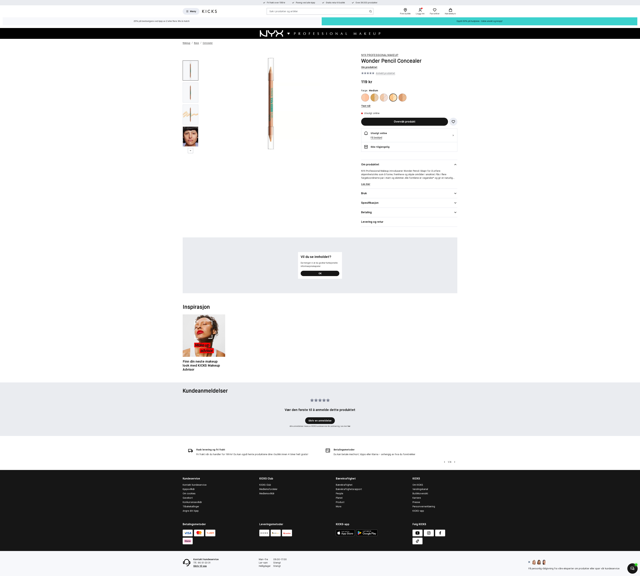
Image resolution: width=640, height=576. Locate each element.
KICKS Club (265, 484)
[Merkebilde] (320, 33)
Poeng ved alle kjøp (305, 2)
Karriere (416, 497)
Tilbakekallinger (191, 506)
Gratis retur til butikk (335, 2)
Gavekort (188, 497)
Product (340, 502)
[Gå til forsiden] (209, 11)
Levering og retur (372, 222)
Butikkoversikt (420, 493)
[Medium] (393, 98)
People (339, 493)
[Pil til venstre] (444, 462)
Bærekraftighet (344, 484)
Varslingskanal (420, 489)
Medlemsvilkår (266, 493)
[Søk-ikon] (370, 11)
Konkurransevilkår (192, 502)
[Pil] (454, 462)
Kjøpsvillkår (189, 489)
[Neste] (190, 150)
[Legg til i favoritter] (453, 122)
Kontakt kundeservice (194, 484)
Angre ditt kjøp (191, 510)
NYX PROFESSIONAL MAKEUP (379, 55)
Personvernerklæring (423, 506)
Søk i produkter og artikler (284, 11)
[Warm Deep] (402, 98)
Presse (416, 502)
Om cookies (189, 493)
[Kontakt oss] (632, 568)
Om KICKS (417, 484)
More (338, 506)
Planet (339, 497)
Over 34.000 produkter (366, 2)
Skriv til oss (200, 565)
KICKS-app (418, 510)
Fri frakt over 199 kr (276, 2)
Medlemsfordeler (268, 489)
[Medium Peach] (365, 98)
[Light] (384, 98)
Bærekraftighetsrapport (349, 489)
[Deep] (374, 98)
